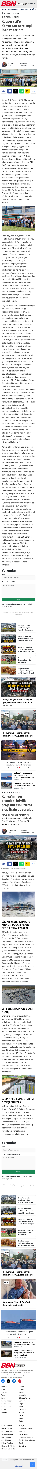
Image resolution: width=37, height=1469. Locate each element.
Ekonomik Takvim (8, 1446)
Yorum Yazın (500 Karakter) (11, 582)
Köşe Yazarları (6, 1426)
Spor (3, 1398)
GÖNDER (18, 600)
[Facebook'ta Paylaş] (9, 91)
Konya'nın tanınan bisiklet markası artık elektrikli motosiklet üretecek (25, 638)
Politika (4, 1409)
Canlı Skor (23, 1446)
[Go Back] (32, 1464)
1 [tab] (17, 767)
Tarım (21, 1407)
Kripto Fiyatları (7, 1443)
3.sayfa (4, 1392)
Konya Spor (24, 9)
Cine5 (21, 1443)
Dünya (21, 1386)
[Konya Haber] (18, 686)
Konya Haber (13, 9)
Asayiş (3, 1389)
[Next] (28, 767)
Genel (21, 1415)
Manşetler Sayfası (8, 1431)
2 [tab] (19, 767)
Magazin (22, 1395)
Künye (21, 1426)
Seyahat (22, 1401)
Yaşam (3, 1395)
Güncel (3, 9)
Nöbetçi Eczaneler (8, 1449)
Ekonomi (4, 1412)
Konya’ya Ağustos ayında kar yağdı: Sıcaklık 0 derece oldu (25, 628)
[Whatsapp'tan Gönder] (21, 91)
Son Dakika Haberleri (27, 1440)
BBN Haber (6, 13)
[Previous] (8, 767)
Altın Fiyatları (6, 1440)
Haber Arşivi (23, 1434)
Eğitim (21, 1389)
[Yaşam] (18, 720)
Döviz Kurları (6, 1437)
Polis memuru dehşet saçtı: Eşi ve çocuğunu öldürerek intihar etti (18, 763)
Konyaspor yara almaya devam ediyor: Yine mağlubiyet (26, 660)
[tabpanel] (18, 755)
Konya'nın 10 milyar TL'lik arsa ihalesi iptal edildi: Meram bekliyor (26, 649)
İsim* (4, 574)
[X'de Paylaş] (15, 91)
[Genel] (18, 1289)
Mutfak (22, 1412)
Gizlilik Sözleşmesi (26, 1428)
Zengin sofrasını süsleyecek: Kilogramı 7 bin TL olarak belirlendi (26, 671)
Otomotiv (22, 1409)
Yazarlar (22, 1392)
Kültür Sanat (6, 1407)
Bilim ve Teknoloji (25, 1398)
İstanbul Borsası (7, 1434)
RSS (5, 1460)
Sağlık (21, 1404)
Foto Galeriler (6, 1428)
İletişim (22, 1431)
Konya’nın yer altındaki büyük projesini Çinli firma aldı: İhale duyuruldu (17, 702)
